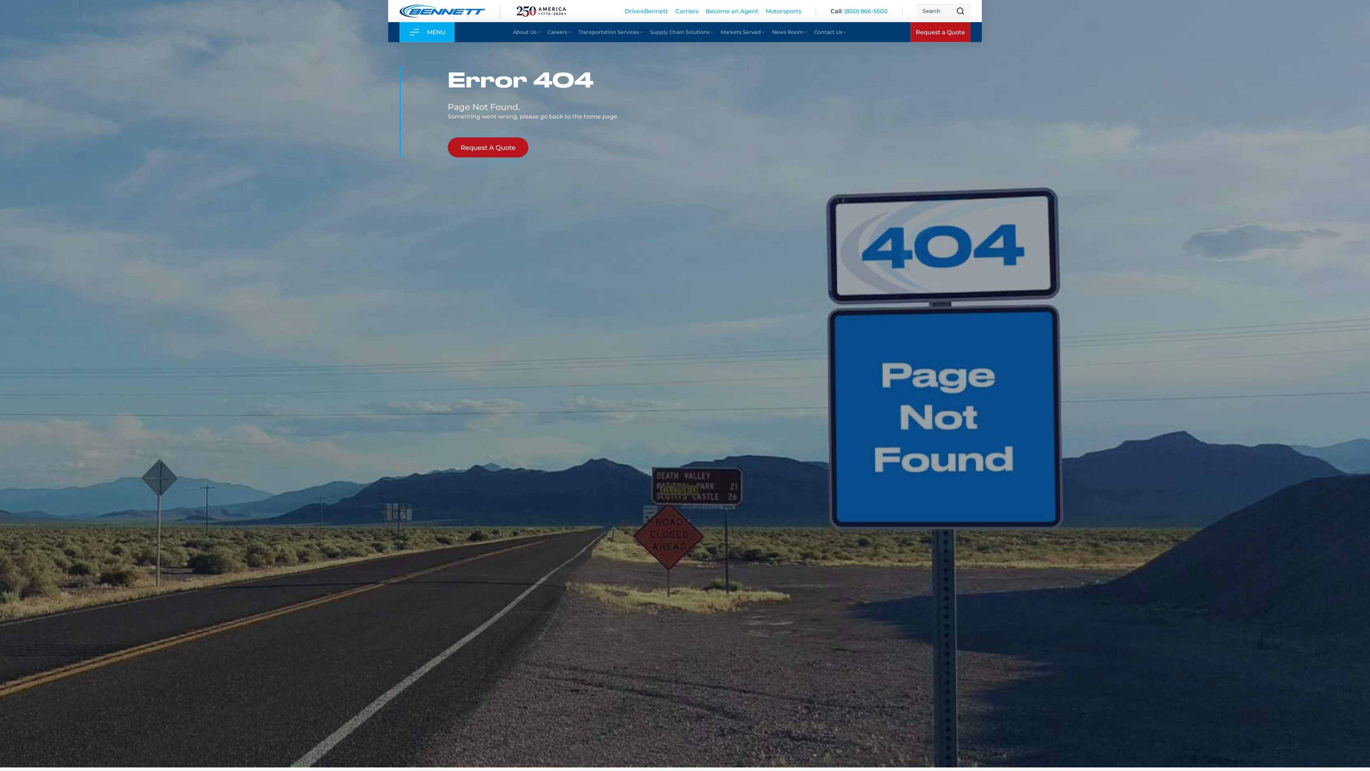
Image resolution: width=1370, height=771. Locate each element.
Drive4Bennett (646, 11)
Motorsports (783, 11)
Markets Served (741, 32)
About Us (525, 32)
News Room (787, 32)
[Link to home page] (442, 11)
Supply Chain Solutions (680, 32)
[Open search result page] (960, 11)
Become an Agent (732, 11)
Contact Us (828, 32)
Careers (557, 32)
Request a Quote (940, 32)
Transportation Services (608, 32)
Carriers (687, 11)
